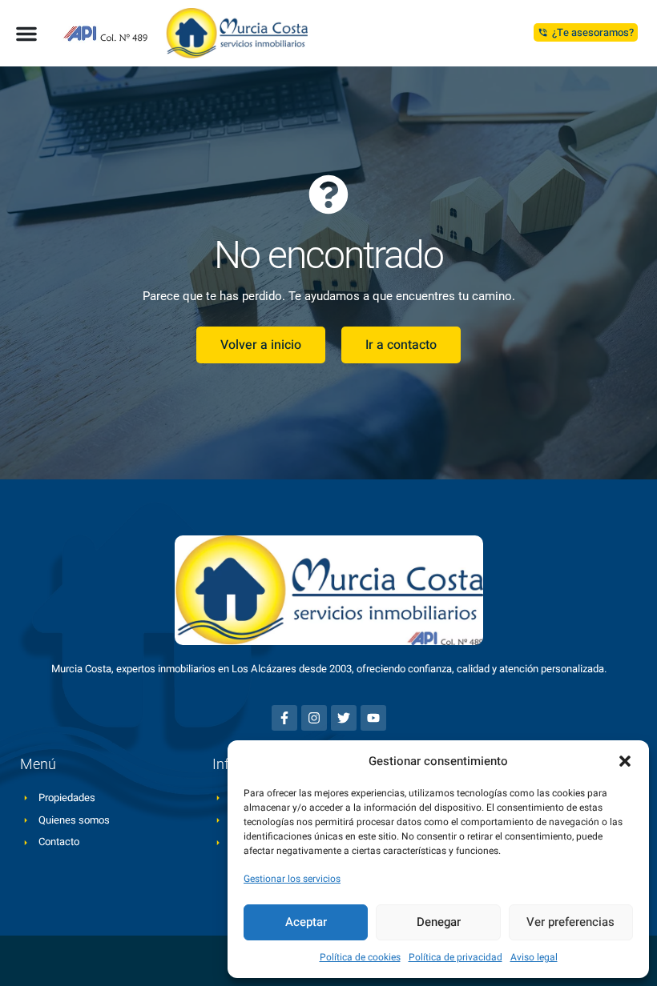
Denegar (439, 922)
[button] (625, 761)
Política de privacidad (455, 957)
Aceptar (306, 922)
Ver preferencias (570, 922)
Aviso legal (534, 957)
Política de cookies (360, 957)
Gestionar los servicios (292, 879)
